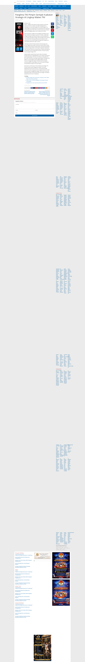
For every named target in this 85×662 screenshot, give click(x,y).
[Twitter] (34, 88)
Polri (66, 546)
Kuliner (61, 549)
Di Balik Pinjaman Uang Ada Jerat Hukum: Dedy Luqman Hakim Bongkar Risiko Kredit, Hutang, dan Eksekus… (69, 184)
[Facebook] (32, 88)
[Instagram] (41, 88)
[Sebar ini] (52, 24)
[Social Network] (69, 3)
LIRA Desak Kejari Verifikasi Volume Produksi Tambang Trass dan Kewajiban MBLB (57, 181)
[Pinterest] (36, 88)
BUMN (65, 548)
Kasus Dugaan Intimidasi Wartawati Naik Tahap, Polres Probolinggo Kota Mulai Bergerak (70, 274)
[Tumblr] (39, 88)
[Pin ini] (52, 30)
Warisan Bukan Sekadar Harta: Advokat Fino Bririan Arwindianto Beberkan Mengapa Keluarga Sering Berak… (70, 95)
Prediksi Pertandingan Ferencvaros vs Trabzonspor (23, 555)
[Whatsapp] (52, 36)
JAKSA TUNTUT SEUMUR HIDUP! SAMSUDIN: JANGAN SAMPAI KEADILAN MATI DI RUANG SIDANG (66, 274)
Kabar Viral (68, 548)
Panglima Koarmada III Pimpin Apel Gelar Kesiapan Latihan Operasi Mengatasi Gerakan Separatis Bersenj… (58, 451)
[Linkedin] (44, 88)
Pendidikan (61, 548)
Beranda (57, 546)
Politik (63, 549)
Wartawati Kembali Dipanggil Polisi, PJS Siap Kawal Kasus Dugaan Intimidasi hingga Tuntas (57, 274)
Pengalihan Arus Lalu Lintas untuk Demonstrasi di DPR (36, 82)
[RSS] (46, 88)
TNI (63, 546)
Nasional (57, 548)
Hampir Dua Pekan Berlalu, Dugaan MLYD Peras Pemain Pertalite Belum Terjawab (57, 359)
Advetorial (60, 546)
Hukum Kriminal (58, 547)
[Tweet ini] (52, 27)
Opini (62, 547)
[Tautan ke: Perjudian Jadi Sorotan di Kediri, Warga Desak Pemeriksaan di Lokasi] (61, 51)
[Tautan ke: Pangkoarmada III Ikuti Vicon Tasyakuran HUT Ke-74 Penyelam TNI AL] (69, 407)
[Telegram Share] (52, 33)
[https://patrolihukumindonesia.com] (15, 2)
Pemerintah (66, 547)
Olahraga (57, 549)
